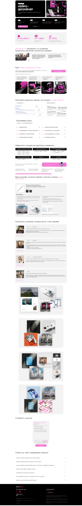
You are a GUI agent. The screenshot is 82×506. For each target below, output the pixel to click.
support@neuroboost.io (21, 495)
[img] (17, 495)
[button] (20, 265)
